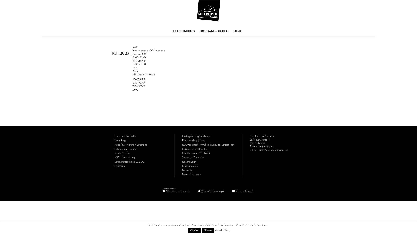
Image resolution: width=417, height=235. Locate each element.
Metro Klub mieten (191, 174)
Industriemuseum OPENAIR (196, 153)
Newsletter (187, 170)
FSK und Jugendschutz (125, 149)
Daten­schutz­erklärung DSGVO (129, 162)
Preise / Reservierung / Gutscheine (130, 145)
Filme (237, 31)
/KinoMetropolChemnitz (178, 191)
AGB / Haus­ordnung (124, 157)
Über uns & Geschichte (125, 136)
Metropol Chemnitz (244, 191)
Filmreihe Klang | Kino (193, 140)
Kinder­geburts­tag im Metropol (197, 136)
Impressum (119, 166)
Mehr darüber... (222, 230)
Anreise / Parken (122, 153)
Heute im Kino (184, 31)
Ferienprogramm (190, 166)
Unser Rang (120, 140)
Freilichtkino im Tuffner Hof (195, 149)
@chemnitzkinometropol (212, 191)
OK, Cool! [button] (194, 230)
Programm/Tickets (214, 31)
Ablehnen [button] (208, 230)
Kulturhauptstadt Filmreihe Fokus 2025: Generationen (208, 145)
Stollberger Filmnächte (193, 157)
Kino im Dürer (189, 162)
